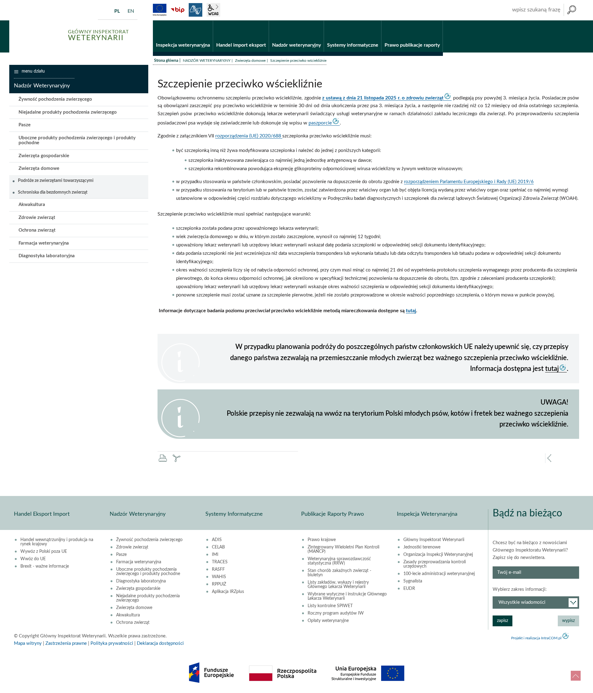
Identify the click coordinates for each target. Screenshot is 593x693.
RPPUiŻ (219, 584)
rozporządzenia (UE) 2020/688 (248, 135)
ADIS (217, 540)
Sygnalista (412, 581)
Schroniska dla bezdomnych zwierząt (52, 192)
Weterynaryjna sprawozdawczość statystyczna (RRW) (339, 561)
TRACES (220, 562)
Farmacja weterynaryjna (44, 243)
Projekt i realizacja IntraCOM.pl (536, 638)
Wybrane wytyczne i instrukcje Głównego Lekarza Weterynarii (347, 596)
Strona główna (166, 60)
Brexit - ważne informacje (44, 566)
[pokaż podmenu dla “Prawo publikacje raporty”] (438, 20)
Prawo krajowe (322, 540)
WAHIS (219, 577)
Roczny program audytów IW (336, 613)
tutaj (411, 310)
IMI (215, 554)
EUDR (409, 588)
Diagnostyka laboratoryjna (47, 256)
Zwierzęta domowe (250, 60)
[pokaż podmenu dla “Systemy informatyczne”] (376, 20)
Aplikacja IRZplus (228, 592)
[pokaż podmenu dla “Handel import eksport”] (264, 20)
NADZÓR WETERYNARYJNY (206, 60)
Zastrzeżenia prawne (66, 643)
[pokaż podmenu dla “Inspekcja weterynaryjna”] (208, 20)
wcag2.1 (213, 10)
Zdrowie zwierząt (37, 217)
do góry (576, 676)
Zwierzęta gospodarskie (44, 155)
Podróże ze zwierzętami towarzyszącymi (56, 180)
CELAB (218, 547)
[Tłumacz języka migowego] (195, 10)
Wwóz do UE (33, 559)
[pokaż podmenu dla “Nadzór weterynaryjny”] (319, 20)
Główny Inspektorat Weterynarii (433, 540)
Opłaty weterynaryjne (328, 621)
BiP (177, 10)
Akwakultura (32, 204)
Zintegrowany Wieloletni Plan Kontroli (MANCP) (343, 549)
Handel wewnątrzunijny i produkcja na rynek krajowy (56, 542)
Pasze (25, 125)
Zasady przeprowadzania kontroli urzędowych (434, 564)
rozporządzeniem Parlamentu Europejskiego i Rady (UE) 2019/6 (469, 181)
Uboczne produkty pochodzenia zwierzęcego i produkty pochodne (77, 140)
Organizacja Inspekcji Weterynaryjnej (438, 554)
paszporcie (320, 122)
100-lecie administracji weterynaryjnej (439, 574)
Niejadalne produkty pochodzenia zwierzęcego (68, 112)
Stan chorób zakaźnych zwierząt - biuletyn (339, 573)
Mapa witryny (28, 643)
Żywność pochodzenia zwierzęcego (55, 99)
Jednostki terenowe (421, 547)
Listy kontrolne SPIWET (330, 606)
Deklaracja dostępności (160, 643)
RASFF (218, 569)
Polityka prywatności (111, 643)
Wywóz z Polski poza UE (43, 551)
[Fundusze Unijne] (159, 10)
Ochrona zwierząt (37, 230)
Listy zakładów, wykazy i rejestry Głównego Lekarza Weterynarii (338, 584)
